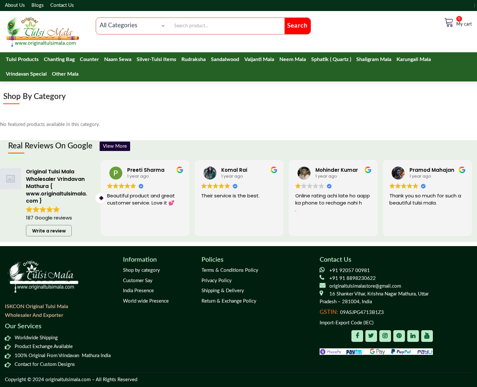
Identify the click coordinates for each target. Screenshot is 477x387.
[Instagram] (385, 336)
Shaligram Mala (373, 59)
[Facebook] (357, 336)
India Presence (138, 290)
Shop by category (141, 270)
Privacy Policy (217, 280)
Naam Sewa (117, 59)
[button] (472, 198)
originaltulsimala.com (68, 379)
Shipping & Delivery (223, 290)
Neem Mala (292, 59)
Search (297, 26)
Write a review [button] (49, 231)
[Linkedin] (413, 336)
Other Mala (65, 74)
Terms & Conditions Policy (230, 270)
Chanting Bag (59, 59)
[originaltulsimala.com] (42, 31)
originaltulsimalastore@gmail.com (365, 286)
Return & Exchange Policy (229, 301)
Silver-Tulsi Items (156, 59)
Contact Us (62, 5)
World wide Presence (146, 301)
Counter (89, 59)
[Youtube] (427, 336)
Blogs (37, 5)
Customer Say (138, 280)
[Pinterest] (399, 336)
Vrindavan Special (26, 74)
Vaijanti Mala (259, 59)
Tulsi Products (22, 59)
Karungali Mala (414, 59)
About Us (15, 5)
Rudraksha (193, 59)
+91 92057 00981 (349, 270)
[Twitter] (371, 336)
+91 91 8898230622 (352, 278)
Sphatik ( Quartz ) (331, 59)
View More (115, 146)
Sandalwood (225, 59)
